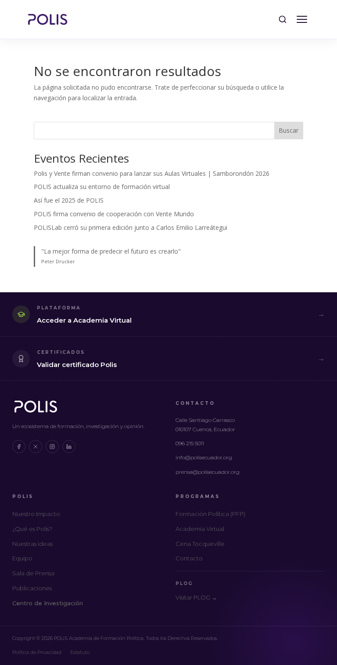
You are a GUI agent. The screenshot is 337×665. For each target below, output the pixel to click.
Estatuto (80, 652)
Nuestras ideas (32, 543)
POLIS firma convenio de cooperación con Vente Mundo (114, 214)
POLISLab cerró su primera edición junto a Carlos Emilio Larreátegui (130, 227)
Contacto (189, 558)
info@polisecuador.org (204, 457)
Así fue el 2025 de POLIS (69, 200)
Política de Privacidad (36, 652)
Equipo (22, 558)
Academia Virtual (200, 528)
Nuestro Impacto (36, 513)
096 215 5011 (190, 443)
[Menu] (302, 19)
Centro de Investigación (47, 603)
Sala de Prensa (33, 573)
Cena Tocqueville (200, 543)
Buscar (288, 130)
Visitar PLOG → (196, 597)
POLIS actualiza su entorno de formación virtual (102, 186)
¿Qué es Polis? (32, 528)
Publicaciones (32, 588)
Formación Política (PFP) (210, 513)
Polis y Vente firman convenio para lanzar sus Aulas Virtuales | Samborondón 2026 (151, 173)
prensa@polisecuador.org (208, 472)
